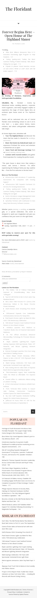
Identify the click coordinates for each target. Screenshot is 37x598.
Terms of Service (27, 590)
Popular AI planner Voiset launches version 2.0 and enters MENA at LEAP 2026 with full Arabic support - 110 (19, 68)
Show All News (6, 272)
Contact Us (27, 592)
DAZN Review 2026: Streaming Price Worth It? (17, 532)
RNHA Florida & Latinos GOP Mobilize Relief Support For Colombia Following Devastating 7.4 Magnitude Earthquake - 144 (17, 507)
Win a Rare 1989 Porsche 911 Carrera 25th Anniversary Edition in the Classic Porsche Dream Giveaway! (19, 304)
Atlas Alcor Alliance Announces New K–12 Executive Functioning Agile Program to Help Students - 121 (19, 54)
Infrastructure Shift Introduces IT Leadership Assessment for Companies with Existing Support (19, 179)
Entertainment (19, 263)
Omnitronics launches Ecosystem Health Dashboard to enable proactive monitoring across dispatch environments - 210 (18, 444)
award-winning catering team (15, 152)
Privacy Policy (11, 592)
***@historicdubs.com (9, 254)
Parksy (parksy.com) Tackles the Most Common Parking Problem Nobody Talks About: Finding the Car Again (19, 191)
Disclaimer (16, 272)
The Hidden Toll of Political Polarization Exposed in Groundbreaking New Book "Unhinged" (19, 292)
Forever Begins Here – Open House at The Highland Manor (18, 35)
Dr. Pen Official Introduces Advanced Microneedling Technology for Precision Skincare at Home (19, 337)
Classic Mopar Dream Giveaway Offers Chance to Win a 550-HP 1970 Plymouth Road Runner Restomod (19, 358)
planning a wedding (19, 209)
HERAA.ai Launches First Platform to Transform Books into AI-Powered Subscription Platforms (19, 330)
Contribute (19, 592)
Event (12, 263)
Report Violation (26, 272)
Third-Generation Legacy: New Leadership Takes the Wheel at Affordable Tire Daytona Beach (19, 374)
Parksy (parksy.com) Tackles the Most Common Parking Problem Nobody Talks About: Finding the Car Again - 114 (19, 61)
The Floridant (18, 9)
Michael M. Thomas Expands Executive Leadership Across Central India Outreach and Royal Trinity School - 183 (18, 462)
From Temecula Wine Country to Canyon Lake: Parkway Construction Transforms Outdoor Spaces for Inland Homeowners (19, 391)
